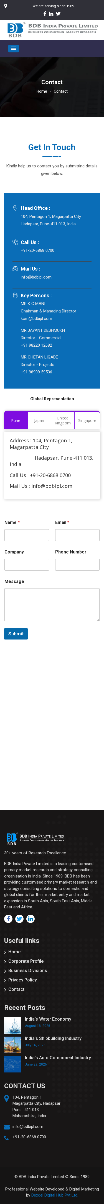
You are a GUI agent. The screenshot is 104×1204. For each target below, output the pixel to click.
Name (12, 522)
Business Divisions (27, 970)
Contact (16, 989)
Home (14, 951)
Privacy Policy (22, 980)
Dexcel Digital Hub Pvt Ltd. (54, 1195)
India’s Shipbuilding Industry (53, 1038)
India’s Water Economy (48, 1019)
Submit (16, 633)
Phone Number (71, 552)
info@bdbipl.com (27, 1126)
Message (14, 581)
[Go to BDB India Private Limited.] (42, 91)
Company (14, 552)
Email (62, 522)
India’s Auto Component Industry (58, 1057)
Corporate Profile (26, 961)
